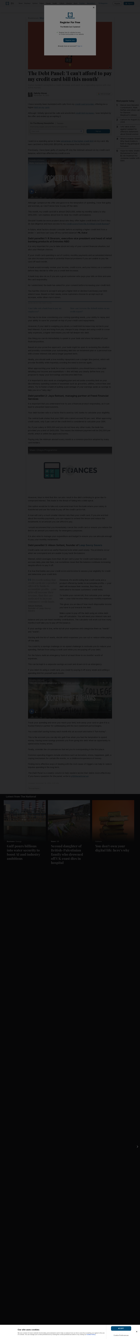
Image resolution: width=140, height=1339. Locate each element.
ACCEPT (121, 1328)
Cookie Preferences (121, 1335)
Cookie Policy (91, 1334)
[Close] (136, 1331)
